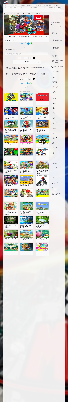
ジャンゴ (54, 117)
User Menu (53, 2)
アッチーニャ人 (55, 146)
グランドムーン (54, 184)
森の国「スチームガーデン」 (56, 39)
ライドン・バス (55, 167)
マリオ (53, 97)
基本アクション (54, 67)
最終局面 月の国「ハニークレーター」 (56, 59)
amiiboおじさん (55, 163)
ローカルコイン (55, 178)
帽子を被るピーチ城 (54, 194)
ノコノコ (54, 166)
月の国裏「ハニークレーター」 (57, 63)
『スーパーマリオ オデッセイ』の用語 (55, 186)
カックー (54, 173)
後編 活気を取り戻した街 (56, 47)
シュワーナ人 (54, 152)
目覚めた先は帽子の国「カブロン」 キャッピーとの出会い (14, 53)
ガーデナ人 (54, 148)
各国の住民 (53, 143)
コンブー (54, 138)
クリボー (54, 108)
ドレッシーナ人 (55, 147)
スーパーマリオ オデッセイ (53, 17)
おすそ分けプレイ (55, 75)
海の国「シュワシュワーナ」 (56, 54)
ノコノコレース (55, 87)
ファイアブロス (55, 122)
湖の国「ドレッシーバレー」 (56, 38)
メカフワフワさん (55, 112)
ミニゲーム (53, 85)
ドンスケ (54, 142)
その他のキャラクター (54, 154)
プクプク (54, 118)
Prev (20, 57)
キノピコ (54, 169)
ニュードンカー (55, 149)
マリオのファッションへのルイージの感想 (57, 195)
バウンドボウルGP (55, 92)
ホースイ (54, 139)
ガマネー (54, 132)
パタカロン (54, 133)
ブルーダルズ (54, 103)
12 (29, 57)
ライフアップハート (55, 182)
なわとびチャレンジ (55, 88)
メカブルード (54, 104)
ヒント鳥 (54, 164)
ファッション (54, 83)
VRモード (54, 76)
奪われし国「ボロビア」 (55, 56)
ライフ (53, 78)
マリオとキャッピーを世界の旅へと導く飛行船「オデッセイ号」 (15, 54)
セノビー (54, 113)
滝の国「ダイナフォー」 (55, 33)
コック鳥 (54, 114)
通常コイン (54, 177)
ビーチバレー (54, 91)
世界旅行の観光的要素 (54, 81)
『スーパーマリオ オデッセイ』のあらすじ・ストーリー (13, 50)
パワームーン (53, 183)
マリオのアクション (55, 68)
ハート (53, 181)
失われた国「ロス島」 (54, 42)
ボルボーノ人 (54, 153)
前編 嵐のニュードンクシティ (56, 46)
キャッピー (54, 98)
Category (48, 2)
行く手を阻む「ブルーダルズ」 (55, 32)
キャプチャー (53, 187)
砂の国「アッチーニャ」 (55, 34)
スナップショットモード (56, 71)
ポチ (53, 162)
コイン (52, 176)
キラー (53, 123)
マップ (53, 72)
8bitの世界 (54, 80)
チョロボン (54, 128)
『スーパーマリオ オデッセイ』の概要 (10, 49)
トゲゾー (54, 109)
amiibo (54, 77)
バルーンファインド (55, 86)
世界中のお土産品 (55, 82)
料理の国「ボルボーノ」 (55, 55)
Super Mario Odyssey (53, 16)
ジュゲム (54, 168)
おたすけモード (55, 73)
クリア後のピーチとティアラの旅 (56, 193)
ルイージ (54, 158)
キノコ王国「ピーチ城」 (56, 62)
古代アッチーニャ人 (55, 137)
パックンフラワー (55, 124)
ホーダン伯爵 (54, 119)
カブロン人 (54, 144)
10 (24, 57)
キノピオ (54, 159)
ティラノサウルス (55, 134)
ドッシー (54, 171)
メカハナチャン (55, 107)
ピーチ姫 (54, 99)
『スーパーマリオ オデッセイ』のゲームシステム (57, 66)
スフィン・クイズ (55, 172)
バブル (53, 127)
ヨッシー (54, 161)
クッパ (53, 102)
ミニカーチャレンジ (55, 90)
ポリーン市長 (54, 157)
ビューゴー (54, 129)
